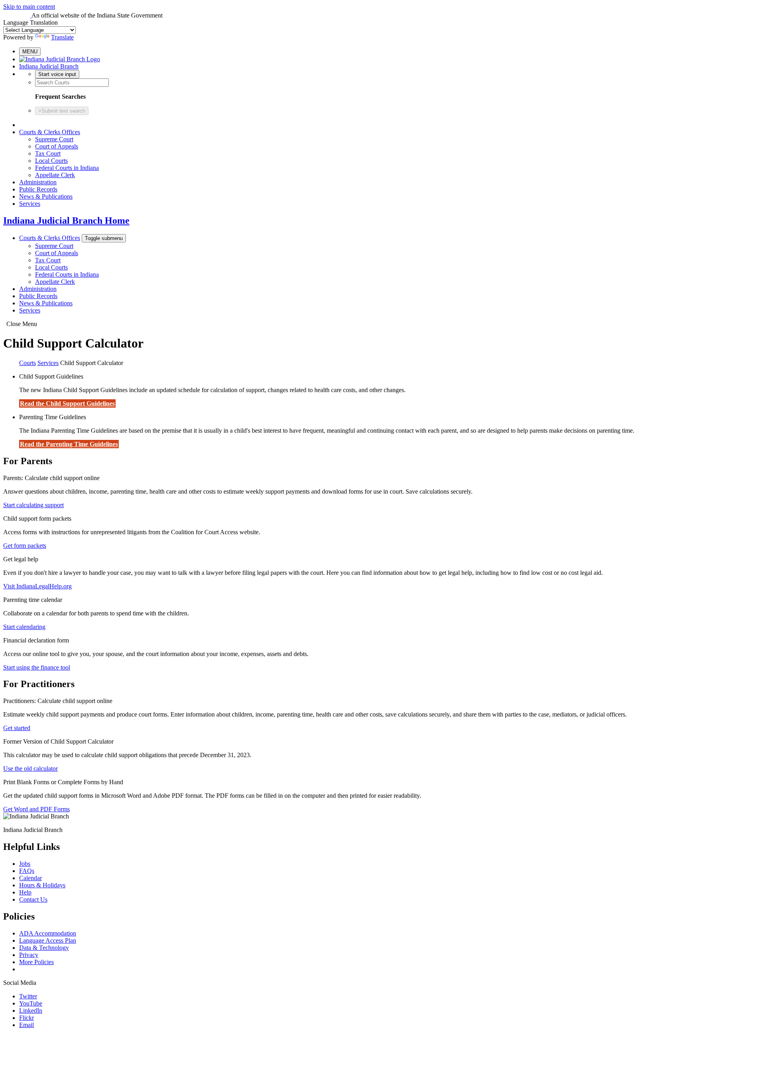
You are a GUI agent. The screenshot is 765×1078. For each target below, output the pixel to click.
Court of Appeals (56, 146)
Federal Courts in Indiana (67, 167)
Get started (16, 728)
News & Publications (46, 196)
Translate (62, 37)
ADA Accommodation (47, 933)
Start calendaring (24, 626)
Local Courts (51, 160)
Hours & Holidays (42, 885)
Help (25, 892)
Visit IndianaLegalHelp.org (37, 586)
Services (29, 203)
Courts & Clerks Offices (49, 132)
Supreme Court (54, 139)
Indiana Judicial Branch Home (66, 220)
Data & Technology (44, 947)
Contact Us (33, 899)
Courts (27, 362)
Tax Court (48, 153)
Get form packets (24, 545)
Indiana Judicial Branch (48, 66)
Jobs (24, 863)
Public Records (38, 189)
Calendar (30, 878)
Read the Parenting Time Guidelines (69, 444)
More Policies (36, 962)
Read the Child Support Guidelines (67, 403)
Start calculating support (33, 505)
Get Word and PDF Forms (36, 809)
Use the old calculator (30, 768)
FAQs (26, 870)
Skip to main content (29, 6)
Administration (38, 182)
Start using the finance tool (36, 667)
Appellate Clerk (55, 175)
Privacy (28, 954)
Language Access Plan (47, 940)
